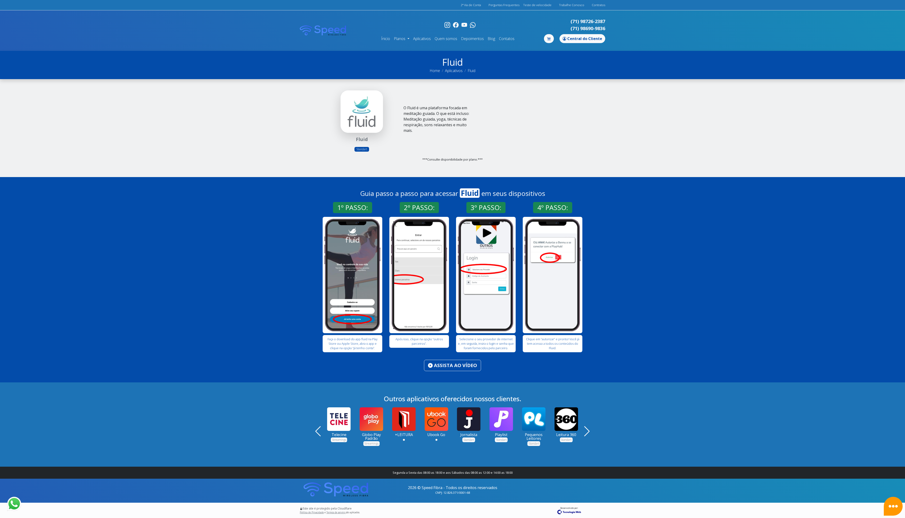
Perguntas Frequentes (504, 5)
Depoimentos (472, 38)
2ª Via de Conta (471, 5)
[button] (318, 431)
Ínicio (385, 38)
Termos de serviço (336, 512)
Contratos (598, 5)
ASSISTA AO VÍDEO (455, 365)
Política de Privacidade (312, 512)
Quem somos (446, 38)
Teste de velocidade (537, 5)
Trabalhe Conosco (571, 5)
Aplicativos (422, 38)
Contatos (506, 38)
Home (435, 70)
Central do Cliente (584, 38)
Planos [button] (400, 38)
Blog (491, 38)
